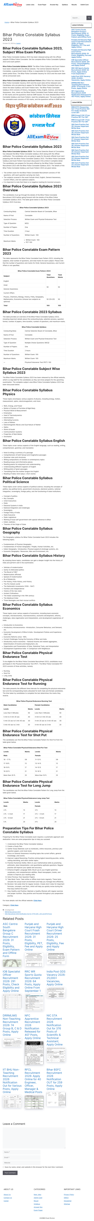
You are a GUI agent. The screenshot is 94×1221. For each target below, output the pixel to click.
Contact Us (8, 1198)
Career (6, 1201)
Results (74, 5)
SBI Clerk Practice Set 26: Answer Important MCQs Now (80, 145)
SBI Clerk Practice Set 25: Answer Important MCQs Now (80, 152)
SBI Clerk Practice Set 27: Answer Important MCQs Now (80, 139)
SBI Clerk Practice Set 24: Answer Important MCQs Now (80, 158)
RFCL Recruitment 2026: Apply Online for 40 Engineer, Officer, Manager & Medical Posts (33, 1081)
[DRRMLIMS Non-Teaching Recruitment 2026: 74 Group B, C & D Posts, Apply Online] (12, 1045)
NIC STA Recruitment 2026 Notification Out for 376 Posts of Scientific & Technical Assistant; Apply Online (55, 1030)
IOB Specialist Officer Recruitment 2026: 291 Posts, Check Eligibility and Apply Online (11, 981)
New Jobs (37, 1195)
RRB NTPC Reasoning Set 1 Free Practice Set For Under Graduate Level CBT (80, 110)
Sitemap (67, 1204)
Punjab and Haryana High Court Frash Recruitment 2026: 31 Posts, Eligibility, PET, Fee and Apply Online (34, 936)
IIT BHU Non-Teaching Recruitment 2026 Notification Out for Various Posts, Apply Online (12, 1081)
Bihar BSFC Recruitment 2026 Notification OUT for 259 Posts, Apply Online (54, 1079)
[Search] (89, 18)
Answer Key (54, 5)
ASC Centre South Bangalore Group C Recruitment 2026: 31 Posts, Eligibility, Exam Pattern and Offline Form (11, 940)
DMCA (66, 1198)
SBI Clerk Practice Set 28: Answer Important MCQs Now (80, 132)
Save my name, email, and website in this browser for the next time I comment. (34, 1167)
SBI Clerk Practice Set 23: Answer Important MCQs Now (80, 164)
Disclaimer (68, 1201)
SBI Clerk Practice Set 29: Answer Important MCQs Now (80, 126)
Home (7, 22)
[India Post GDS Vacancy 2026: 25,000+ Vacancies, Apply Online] (56, 996)
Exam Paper (42, 5)
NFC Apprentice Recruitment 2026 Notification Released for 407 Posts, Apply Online (33, 1027)
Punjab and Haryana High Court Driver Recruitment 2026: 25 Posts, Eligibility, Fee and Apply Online (55, 936)
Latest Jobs (30, 5)
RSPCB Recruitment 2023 (13, 912)
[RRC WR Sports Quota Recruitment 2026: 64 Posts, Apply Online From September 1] (34, 1010)
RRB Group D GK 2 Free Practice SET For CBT (80, 116)
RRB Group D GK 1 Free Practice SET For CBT (80, 121)
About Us (7, 1195)
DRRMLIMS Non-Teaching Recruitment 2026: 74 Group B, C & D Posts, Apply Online (12, 1025)
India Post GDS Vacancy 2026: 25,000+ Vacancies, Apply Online (56, 978)
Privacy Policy (69, 1195)
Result (36, 1201)
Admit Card (84, 5)
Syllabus (65, 5)
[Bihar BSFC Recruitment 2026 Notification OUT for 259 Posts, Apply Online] (56, 1105)
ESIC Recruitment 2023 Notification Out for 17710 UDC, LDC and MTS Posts (28, 914)
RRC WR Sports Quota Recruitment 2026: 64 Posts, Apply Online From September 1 (33, 981)
